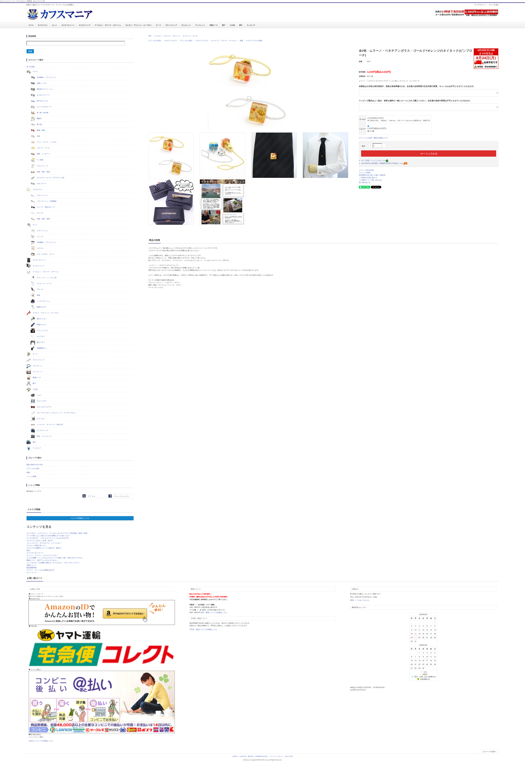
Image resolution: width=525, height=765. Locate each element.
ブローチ (39, 289)
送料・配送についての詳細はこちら (214, 612)
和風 (38, 295)
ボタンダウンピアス (44, 407)
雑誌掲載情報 (31, 568)
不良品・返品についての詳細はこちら (203, 629)
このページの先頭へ (489, 752)
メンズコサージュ (43, 301)
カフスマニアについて (35, 553)
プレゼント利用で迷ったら (36, 545)
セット (54, 25)
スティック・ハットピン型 (46, 278)
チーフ (158, 25)
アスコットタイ (42, 330)
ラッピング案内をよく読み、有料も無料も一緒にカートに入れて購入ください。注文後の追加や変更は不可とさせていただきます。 (415, 101)
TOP (149, 36)
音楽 (38, 136)
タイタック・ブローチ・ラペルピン (224, 41)
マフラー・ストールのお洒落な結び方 (40, 570)
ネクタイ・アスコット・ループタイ (138, 25)
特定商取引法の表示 (261, 756)
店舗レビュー (31, 565)
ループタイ (40, 336)
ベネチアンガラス (170, 41)
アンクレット (200, 25)
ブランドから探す (154, 41)
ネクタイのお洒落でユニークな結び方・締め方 (44, 548)
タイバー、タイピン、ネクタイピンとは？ (42, 555)
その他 (232, 25)
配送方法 (251, 756)
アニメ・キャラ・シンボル (46, 142)
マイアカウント (480, 5)
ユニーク (39, 236)
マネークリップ (171, 25)
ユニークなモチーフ (44, 107)
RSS (286, 756)
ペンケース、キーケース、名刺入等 (49, 424)
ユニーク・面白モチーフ (45, 207)
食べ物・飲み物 (42, 113)
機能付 (39, 118)
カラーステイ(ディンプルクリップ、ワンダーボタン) (56, 413)
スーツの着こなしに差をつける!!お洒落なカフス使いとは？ (48, 536)
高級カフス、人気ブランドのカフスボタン (42, 560)
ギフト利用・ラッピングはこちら (373, 160)
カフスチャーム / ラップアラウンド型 (50, 178)
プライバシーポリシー (276, 756)
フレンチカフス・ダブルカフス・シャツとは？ (44, 543)
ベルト (39, 395)
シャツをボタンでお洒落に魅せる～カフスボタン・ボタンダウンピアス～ (54, 563)
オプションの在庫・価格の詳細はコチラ (373, 138)
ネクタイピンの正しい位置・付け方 (40, 541)
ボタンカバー (41, 184)
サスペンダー (41, 401)
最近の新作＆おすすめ (35, 465)
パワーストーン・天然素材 (46, 201)
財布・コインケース (44, 436)
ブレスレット (186, 25)
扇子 (240, 25)
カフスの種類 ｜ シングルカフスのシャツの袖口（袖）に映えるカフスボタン (55, 558)
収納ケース (214, 25)
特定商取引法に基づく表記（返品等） (373, 175)
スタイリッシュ (42, 195)
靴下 (223, 25)
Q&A (28, 550)
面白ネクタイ (41, 319)
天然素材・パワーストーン (46, 77)
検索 (30, 51)
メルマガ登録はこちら (80, 518)
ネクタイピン (43, 25)
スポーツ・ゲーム (43, 148)
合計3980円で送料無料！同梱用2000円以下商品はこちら (382, 163)
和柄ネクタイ (41, 325)
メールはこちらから (362, 600)
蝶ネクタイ (40, 342)
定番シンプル (41, 83)
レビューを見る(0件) (366, 170)
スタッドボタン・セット (45, 254)
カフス (31, 25)
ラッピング (251, 25)
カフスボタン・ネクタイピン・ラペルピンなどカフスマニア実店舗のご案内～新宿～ (58, 533)
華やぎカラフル (42, 101)
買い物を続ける (364, 182)
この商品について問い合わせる (370, 180)
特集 (241, 41)
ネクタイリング (84, 25)
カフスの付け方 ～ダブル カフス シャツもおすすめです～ (48, 538)
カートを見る (494, 5)
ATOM (291, 756)
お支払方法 (243, 756)
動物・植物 (40, 130)
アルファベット (42, 166)
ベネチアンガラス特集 (254, 41)
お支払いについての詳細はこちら (41, 741)
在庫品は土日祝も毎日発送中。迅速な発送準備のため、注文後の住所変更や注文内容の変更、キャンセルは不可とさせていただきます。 (417, 86)
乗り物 (39, 124)
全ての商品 (31, 67)
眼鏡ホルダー (41, 307)
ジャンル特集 (31, 476)
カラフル (39, 213)
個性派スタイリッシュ (44, 89)
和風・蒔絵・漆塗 (43, 172)
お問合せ (235, 756)
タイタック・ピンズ (190, 36)
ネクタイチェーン (68, 25)
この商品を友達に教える (368, 178)
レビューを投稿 (364, 173)
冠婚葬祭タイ (41, 348)
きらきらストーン (43, 95)
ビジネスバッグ (42, 430)
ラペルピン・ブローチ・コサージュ (108, 25)
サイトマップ (31, 573)
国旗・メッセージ (43, 154)
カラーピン (40, 419)
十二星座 (39, 160)
